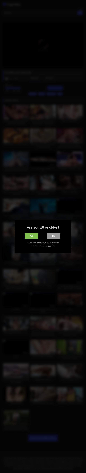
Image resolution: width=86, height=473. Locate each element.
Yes (31, 236)
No (53, 236)
